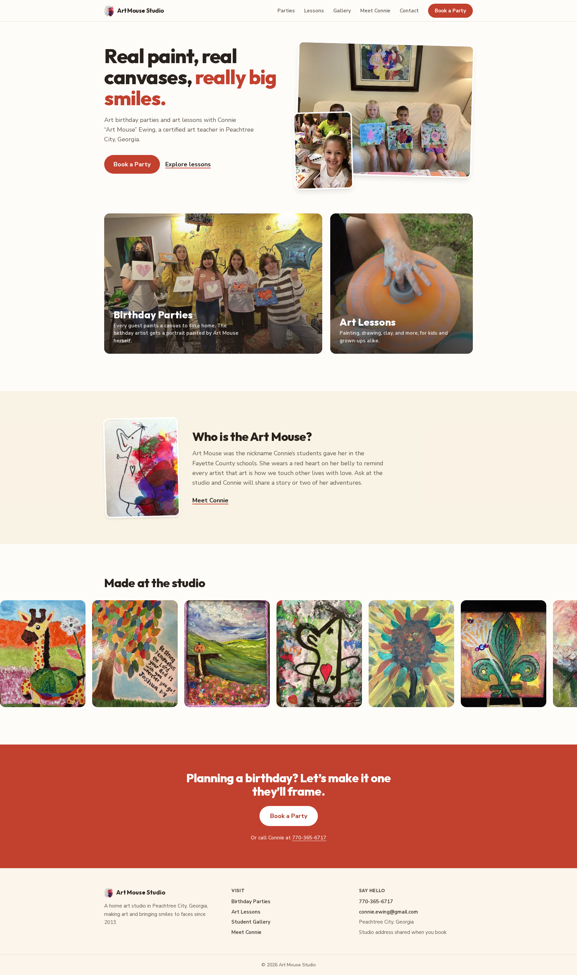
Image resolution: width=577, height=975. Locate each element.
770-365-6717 (309, 837)
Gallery (342, 10)
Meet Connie (375, 10)
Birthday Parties (250, 901)
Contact (409, 10)
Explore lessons (188, 164)
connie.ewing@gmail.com (388, 912)
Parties (286, 10)
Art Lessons (245, 912)
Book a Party (450, 10)
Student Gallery (250, 922)
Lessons (314, 10)
